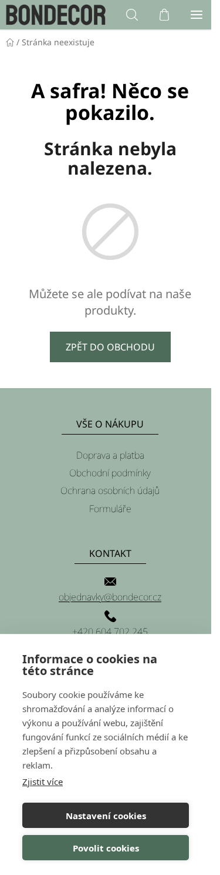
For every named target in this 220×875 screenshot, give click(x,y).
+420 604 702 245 (110, 631)
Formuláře (110, 508)
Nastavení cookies (106, 815)
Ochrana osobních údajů (110, 490)
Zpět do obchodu (110, 346)
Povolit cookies (106, 848)
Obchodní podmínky (110, 472)
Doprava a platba (110, 455)
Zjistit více (42, 781)
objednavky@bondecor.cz (110, 596)
